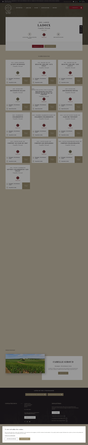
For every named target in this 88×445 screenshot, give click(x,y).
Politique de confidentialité (10, 435)
